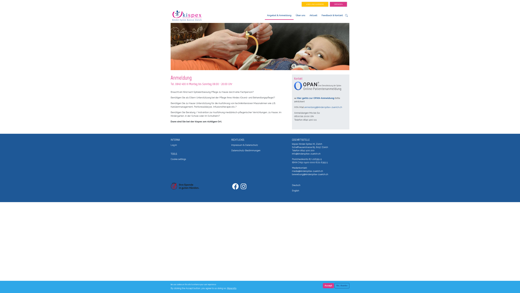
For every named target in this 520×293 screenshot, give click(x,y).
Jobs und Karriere (315, 4)
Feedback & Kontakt (332, 15)
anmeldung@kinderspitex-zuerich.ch (323, 107)
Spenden (338, 4)
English (295, 190)
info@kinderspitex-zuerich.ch (306, 153)
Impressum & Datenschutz (244, 145)
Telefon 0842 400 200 (303, 150)
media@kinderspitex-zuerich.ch (307, 171)
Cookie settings (178, 159)
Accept (328, 285)
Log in (174, 145)
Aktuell (313, 15)
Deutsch (296, 185)
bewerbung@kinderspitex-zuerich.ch (310, 174)
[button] (346, 16)
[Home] (187, 16)
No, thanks (341, 285)
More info (231, 288)
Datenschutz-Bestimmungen (245, 150)
